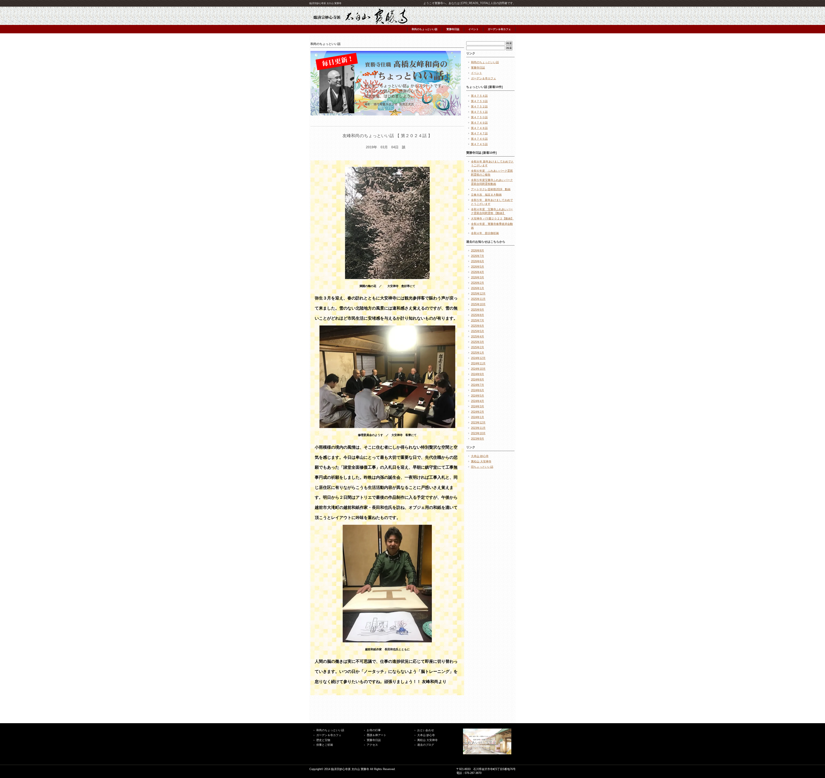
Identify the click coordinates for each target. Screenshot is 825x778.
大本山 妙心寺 (480, 456)
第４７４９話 (479, 122)
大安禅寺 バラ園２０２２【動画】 (492, 218)
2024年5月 (477, 395)
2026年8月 (477, 250)
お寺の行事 (374, 730)
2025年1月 (477, 352)
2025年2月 (477, 347)
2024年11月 (478, 363)
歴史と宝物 (323, 740)
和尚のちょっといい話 (424, 29)
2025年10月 (478, 304)
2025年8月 (477, 315)
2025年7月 (477, 320)
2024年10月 (478, 368)
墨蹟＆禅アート (376, 735)
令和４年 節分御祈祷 (485, 233)
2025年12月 (478, 293)
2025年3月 (477, 342)
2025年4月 (477, 336)
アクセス (372, 744)
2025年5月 (477, 331)
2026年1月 (477, 288)
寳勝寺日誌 (452, 29)
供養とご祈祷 (324, 744)
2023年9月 (477, 438)
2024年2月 (477, 411)
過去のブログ (425, 744)
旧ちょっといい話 (482, 466)
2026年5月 (477, 266)
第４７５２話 (479, 106)
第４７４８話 (479, 128)
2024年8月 (477, 379)
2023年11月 (478, 428)
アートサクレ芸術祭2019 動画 (490, 189)
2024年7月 (477, 385)
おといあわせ (425, 730)
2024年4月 (477, 401)
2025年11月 (478, 299)
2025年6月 (477, 325)
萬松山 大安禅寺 (481, 461)
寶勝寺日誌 (374, 740)
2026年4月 (477, 272)
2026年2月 (477, 282)
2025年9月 (477, 309)
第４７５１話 (479, 112)
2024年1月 (477, 417)
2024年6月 (477, 390)
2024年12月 (478, 358)
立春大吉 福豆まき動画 (486, 194)
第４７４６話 (479, 138)
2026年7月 (477, 256)
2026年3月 (477, 277)
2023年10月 (478, 433)
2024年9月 (477, 374)
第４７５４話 (479, 95)
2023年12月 (478, 422)
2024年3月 (477, 406)
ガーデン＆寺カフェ (499, 29)
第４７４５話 (479, 144)
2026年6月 (477, 261)
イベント (473, 29)
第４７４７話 (479, 133)
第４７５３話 (479, 101)
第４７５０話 (479, 117)
